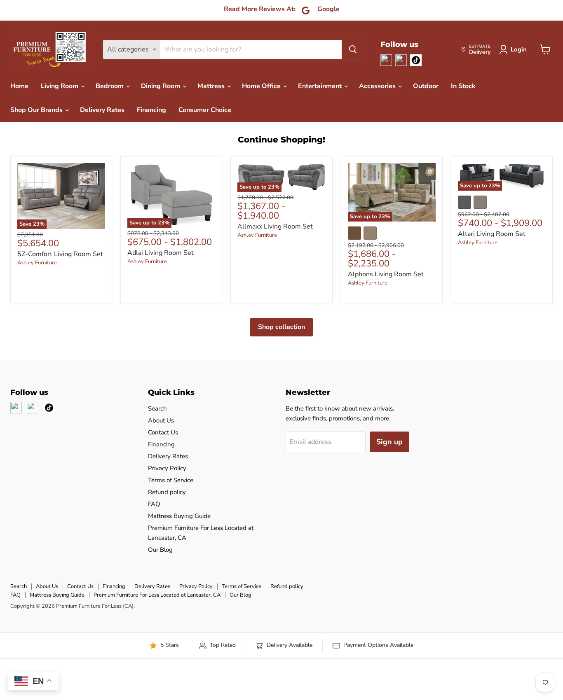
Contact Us (163, 432)
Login (519, 49)
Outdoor (426, 86)
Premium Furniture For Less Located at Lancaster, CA (157, 595)
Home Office (262, 86)
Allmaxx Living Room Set (275, 226)
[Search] (353, 49)
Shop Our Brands (37, 109)
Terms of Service (170, 480)
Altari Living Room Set (491, 233)
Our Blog (160, 550)
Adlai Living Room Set (160, 252)
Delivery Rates (102, 109)
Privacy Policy (167, 468)
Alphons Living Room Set (386, 274)
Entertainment (320, 86)
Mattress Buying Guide (179, 516)
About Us (161, 420)
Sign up (389, 442)
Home (19, 86)
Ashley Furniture (37, 262)
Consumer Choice (204, 109)
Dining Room (161, 86)
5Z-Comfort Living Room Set (60, 254)
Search (157, 408)
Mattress (211, 86)
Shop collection (281, 326)
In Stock (463, 86)
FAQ (154, 504)
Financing (151, 109)
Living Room (60, 86)
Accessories (378, 86)
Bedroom (110, 86)
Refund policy (167, 492)
